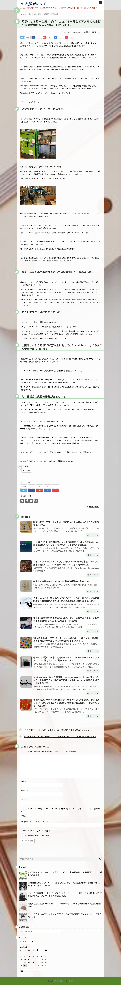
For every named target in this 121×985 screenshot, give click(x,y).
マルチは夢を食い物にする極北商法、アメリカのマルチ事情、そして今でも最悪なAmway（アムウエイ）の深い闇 (66, 619)
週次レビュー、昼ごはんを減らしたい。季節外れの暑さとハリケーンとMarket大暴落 (60, 736)
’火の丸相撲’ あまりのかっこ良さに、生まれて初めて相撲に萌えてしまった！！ (58, 729)
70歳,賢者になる (33, 3)
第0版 (71, 981)
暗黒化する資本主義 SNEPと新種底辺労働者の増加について (62, 581)
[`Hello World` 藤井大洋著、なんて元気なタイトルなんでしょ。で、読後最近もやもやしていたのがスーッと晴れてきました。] (26, 546)
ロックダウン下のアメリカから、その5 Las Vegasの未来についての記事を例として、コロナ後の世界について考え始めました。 (65, 563)
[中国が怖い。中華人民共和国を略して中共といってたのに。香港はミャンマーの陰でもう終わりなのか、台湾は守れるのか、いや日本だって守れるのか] (26, 705)
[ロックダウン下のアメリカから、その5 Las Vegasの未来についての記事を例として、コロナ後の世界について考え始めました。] (26, 566)
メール (24, 790)
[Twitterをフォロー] (22, 501)
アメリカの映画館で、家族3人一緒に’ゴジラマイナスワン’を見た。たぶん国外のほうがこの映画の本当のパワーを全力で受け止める (65, 894)
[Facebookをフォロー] (27, 501)
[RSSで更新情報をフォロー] (36, 501)
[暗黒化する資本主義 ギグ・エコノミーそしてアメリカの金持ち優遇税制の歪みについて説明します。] (55, 37)
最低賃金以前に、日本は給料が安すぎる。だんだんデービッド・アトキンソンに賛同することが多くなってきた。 (66, 659)
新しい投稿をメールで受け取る (36, 835)
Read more (93, 535)
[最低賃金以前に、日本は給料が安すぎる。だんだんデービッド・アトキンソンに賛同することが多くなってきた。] (26, 662)
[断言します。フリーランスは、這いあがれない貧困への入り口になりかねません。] (26, 527)
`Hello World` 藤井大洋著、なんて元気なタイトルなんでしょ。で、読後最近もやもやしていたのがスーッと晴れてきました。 (66, 543)
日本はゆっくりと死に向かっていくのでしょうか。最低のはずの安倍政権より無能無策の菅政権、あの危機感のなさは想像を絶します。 (66, 599)
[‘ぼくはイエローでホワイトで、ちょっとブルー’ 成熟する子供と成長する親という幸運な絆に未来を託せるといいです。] (26, 642)
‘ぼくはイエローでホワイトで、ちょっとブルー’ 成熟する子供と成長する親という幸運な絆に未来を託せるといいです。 (65, 639)
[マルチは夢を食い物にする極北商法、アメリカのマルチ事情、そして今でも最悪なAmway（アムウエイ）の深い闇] (26, 623)
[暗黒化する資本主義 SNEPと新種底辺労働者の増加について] (26, 586)
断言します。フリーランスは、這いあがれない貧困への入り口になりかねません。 (66, 523)
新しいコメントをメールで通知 (36, 830)
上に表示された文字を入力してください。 (38, 821)
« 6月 (21, 971)
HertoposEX (94, 506)
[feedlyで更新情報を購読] (31, 501)
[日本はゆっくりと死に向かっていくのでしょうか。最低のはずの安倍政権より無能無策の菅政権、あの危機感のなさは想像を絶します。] (26, 603)
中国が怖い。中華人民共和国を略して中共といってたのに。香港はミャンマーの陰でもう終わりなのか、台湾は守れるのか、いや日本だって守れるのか (66, 702)
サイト (23, 799)
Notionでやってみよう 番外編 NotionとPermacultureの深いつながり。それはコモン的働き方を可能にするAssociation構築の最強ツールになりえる (66, 680)
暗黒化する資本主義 (92, 32)
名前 (23, 781)
